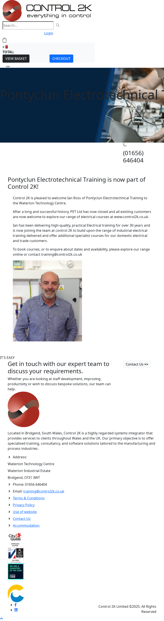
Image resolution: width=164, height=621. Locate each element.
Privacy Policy (24, 505)
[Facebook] (16, 604)
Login (48, 33)
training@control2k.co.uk (43, 491)
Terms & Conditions (29, 498)
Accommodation (26, 525)
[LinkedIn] (16, 610)
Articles (23, 152)
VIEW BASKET (16, 58)
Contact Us (22, 518)
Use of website (25, 511)
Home (13, 152)
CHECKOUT (61, 58)
